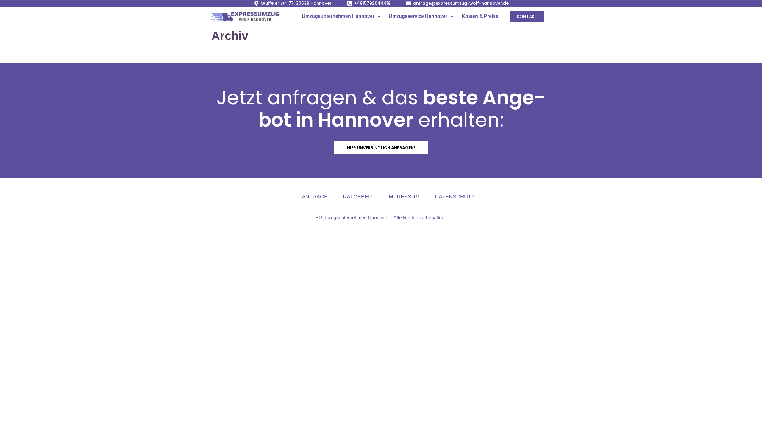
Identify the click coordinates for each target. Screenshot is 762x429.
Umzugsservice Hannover (418, 16)
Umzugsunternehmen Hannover (338, 16)
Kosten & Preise (480, 16)
